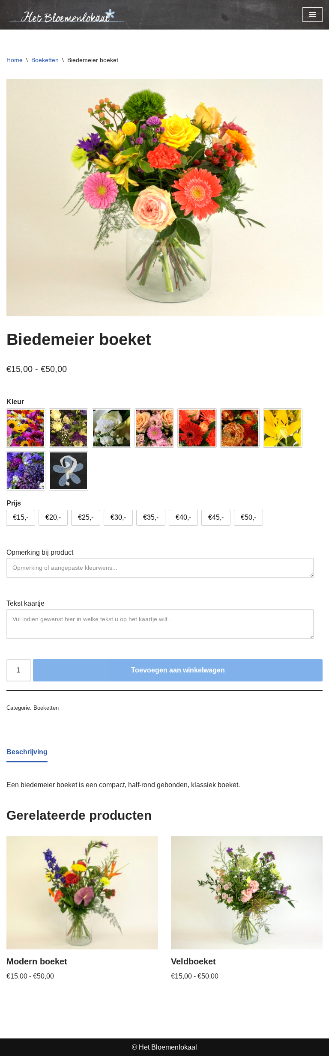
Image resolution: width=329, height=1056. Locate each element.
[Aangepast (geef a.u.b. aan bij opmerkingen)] (68, 471)
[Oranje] (240, 428)
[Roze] (154, 428)
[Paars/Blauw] (25, 471)
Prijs (13, 503)
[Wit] (111, 428)
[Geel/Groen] (282, 428)
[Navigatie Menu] (312, 14)
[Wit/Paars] (68, 428)
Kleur (15, 401)
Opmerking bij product (39, 552)
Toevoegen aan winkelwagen (178, 670)
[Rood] (197, 428)
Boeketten (45, 60)
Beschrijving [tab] (27, 752)
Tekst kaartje (25, 603)
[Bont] (25, 428)
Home (14, 60)
